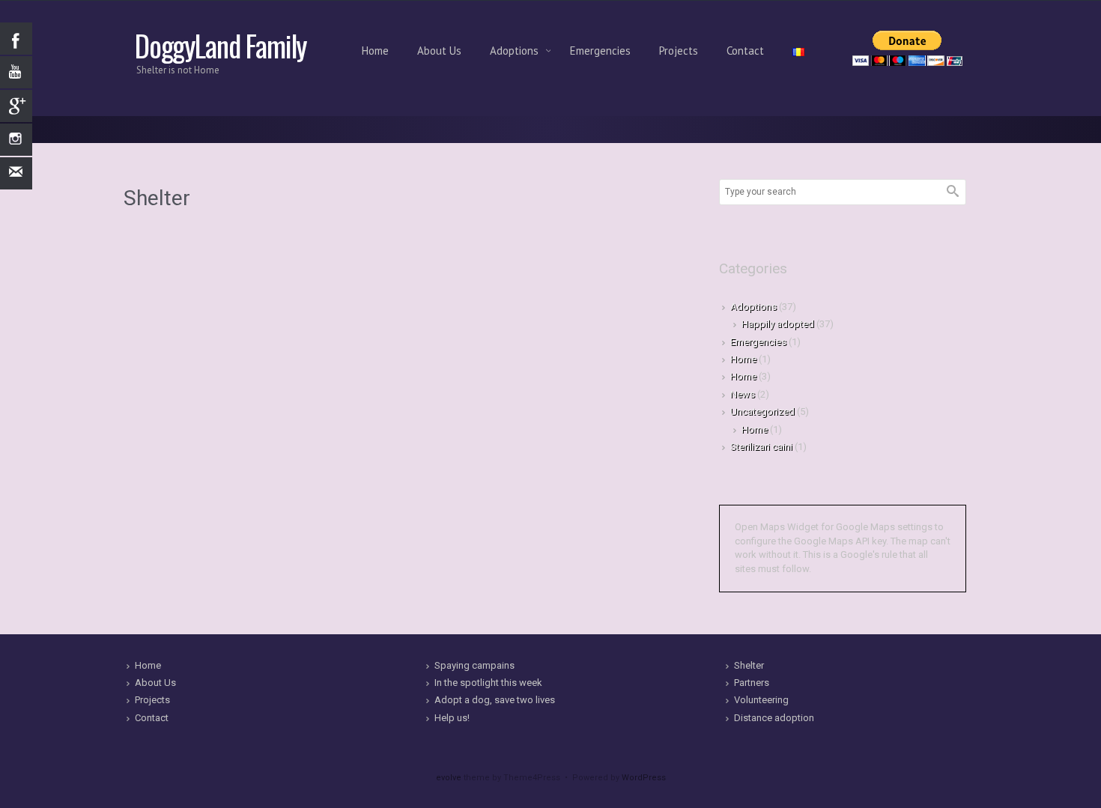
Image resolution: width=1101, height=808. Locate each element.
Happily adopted (777, 323)
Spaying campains (474, 665)
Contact (745, 50)
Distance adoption (774, 717)
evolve (448, 778)
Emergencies (600, 50)
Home (375, 50)
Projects (678, 50)
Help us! (452, 717)
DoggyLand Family (220, 45)
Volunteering (761, 699)
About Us (439, 50)
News (742, 394)
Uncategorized (762, 411)
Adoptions (516, 50)
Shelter (749, 665)
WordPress (644, 778)
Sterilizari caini (761, 446)
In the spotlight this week (488, 682)
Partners (751, 682)
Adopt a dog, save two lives (494, 699)
